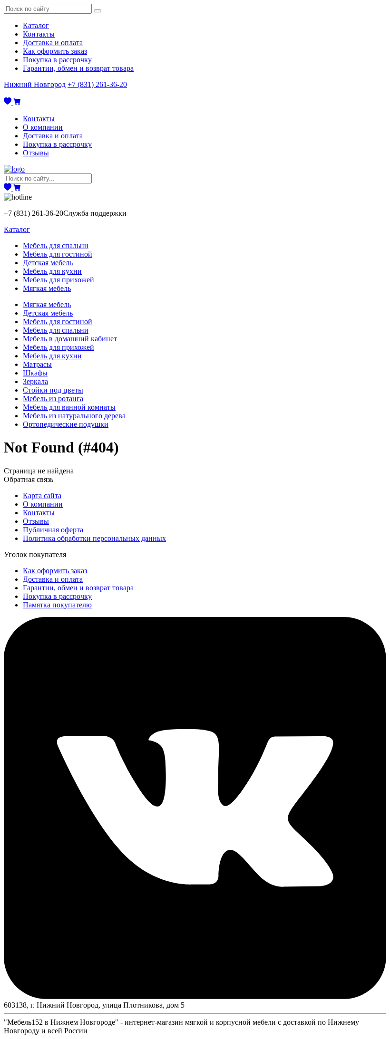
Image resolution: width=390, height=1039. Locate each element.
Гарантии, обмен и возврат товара (78, 68)
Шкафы (35, 373)
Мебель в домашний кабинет (70, 339)
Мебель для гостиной (57, 254)
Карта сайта (42, 495)
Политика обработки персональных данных (94, 538)
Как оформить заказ (55, 51)
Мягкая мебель (47, 288)
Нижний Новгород (35, 84)
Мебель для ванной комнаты (69, 407)
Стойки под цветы (53, 390)
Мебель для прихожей (58, 280)
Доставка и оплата (53, 42)
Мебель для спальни (55, 245)
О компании (43, 127)
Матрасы (37, 364)
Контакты (39, 34)
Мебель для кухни (52, 271)
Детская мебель (48, 263)
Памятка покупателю (57, 605)
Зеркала (35, 381)
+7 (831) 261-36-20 (97, 84)
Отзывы (36, 153)
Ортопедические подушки (65, 424)
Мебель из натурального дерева (74, 416)
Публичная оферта (53, 530)
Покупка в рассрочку (57, 60)
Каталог (36, 25)
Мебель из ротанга (53, 398)
